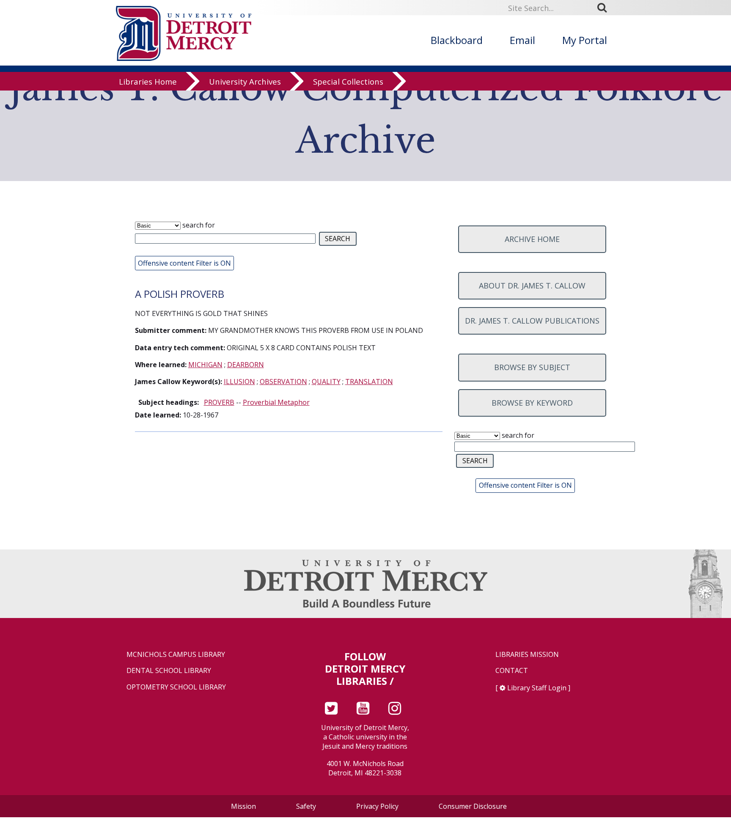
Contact (511, 671)
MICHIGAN (205, 364)
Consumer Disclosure (473, 806)
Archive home (532, 239)
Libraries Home (148, 81)
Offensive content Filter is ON (184, 263)
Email (522, 40)
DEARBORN (245, 364)
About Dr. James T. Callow (532, 285)
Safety (306, 806)
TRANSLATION (369, 381)
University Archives (245, 81)
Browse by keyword (532, 403)
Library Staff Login (536, 687)
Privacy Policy (377, 806)
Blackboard (457, 40)
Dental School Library (168, 671)
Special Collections (348, 81)
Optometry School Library (176, 687)
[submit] (605, 7)
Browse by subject (532, 367)
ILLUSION (239, 381)
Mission (243, 806)
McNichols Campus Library (175, 655)
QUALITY (326, 381)
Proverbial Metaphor (276, 402)
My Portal (584, 40)
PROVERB (219, 402)
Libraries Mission (527, 655)
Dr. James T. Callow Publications (532, 321)
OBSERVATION (283, 381)
